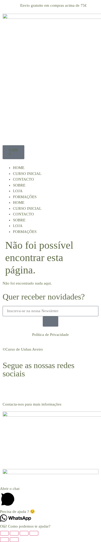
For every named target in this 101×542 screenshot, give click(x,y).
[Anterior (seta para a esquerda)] (4, 539)
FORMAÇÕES (25, 197)
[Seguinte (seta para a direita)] (14, 539)
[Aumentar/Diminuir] (4, 533)
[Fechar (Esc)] (34, 533)
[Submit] (50, 321)
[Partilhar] (24, 533)
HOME (18, 168)
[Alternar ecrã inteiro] (14, 533)
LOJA (18, 191)
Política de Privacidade (50, 335)
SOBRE (19, 185)
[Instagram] (23, 389)
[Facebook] (9, 389)
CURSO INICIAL (27, 174)
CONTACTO (23, 179)
